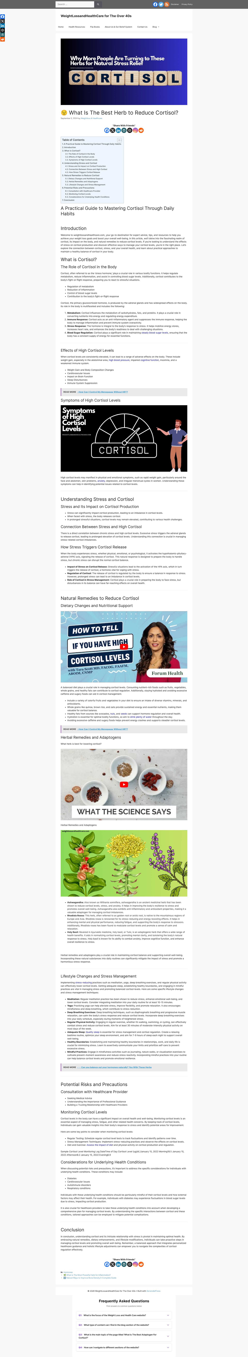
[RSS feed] (166, 4)
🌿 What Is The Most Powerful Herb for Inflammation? (87, 1275)
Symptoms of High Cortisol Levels (83, 160)
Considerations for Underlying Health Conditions (89, 197)
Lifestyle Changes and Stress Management (87, 185)
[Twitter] (161, 4)
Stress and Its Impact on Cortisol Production (87, 166)
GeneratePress (153, 1291)
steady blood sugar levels (154, 332)
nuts (112, 713)
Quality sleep (92, 1032)
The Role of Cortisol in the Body (81, 154)
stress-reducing (83, 982)
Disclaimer (175, 4)
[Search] (98, 4)
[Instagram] (135, 130)
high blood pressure (119, 360)
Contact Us (142, 27)
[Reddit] (141, 130)
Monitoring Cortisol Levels (80, 194)
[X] (112, 130)
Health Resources (77, 27)
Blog (155, 27)
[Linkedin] (118, 130)
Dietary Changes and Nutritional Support (85, 179)
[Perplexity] (124, 130)
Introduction (70, 147)
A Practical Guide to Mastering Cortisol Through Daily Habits (92, 144)
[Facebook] (155, 4)
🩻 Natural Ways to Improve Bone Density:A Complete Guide (90, 1278)
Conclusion (69, 200)
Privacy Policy (187, 4)
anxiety (101, 481)
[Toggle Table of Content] (118, 140)
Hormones (68, 1272)
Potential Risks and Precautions (79, 188)
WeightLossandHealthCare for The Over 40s (96, 16)
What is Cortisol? (72, 150)
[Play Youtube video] (124, 646)
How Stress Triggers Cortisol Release (84, 172)
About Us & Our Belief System (118, 27)
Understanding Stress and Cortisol (80, 163)
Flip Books (95, 27)
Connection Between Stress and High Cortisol (88, 169)
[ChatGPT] (129, 130)
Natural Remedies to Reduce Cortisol (81, 175)
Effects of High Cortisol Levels (81, 157)
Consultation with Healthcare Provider (84, 191)
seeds (123, 713)
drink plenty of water (141, 717)
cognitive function (150, 360)
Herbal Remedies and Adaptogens (83, 182)
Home (61, 27)
